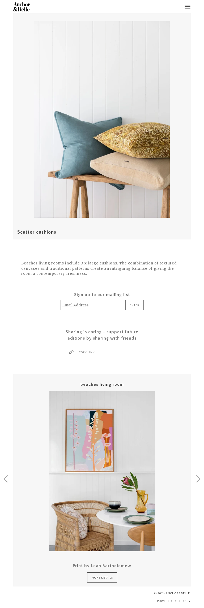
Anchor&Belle (178, 593)
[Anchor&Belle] (21, 6)
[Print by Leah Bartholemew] (102, 471)
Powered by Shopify (174, 600)
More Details (102, 577)
